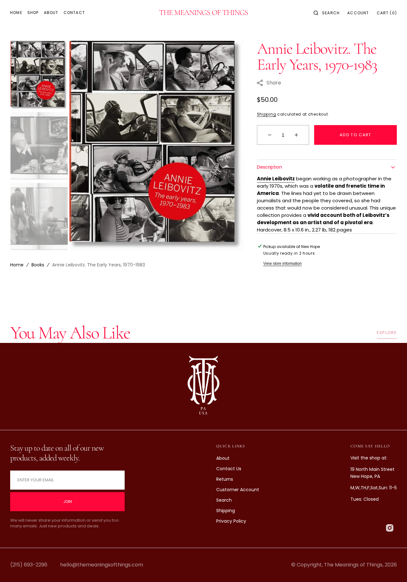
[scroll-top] (392, 567)
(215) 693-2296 (28, 564)
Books (37, 265)
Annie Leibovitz (276, 178)
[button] (327, 13)
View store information (282, 263)
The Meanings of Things (353, 564)
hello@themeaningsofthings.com (101, 564)
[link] (203, 387)
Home (17, 265)
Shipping (266, 114)
